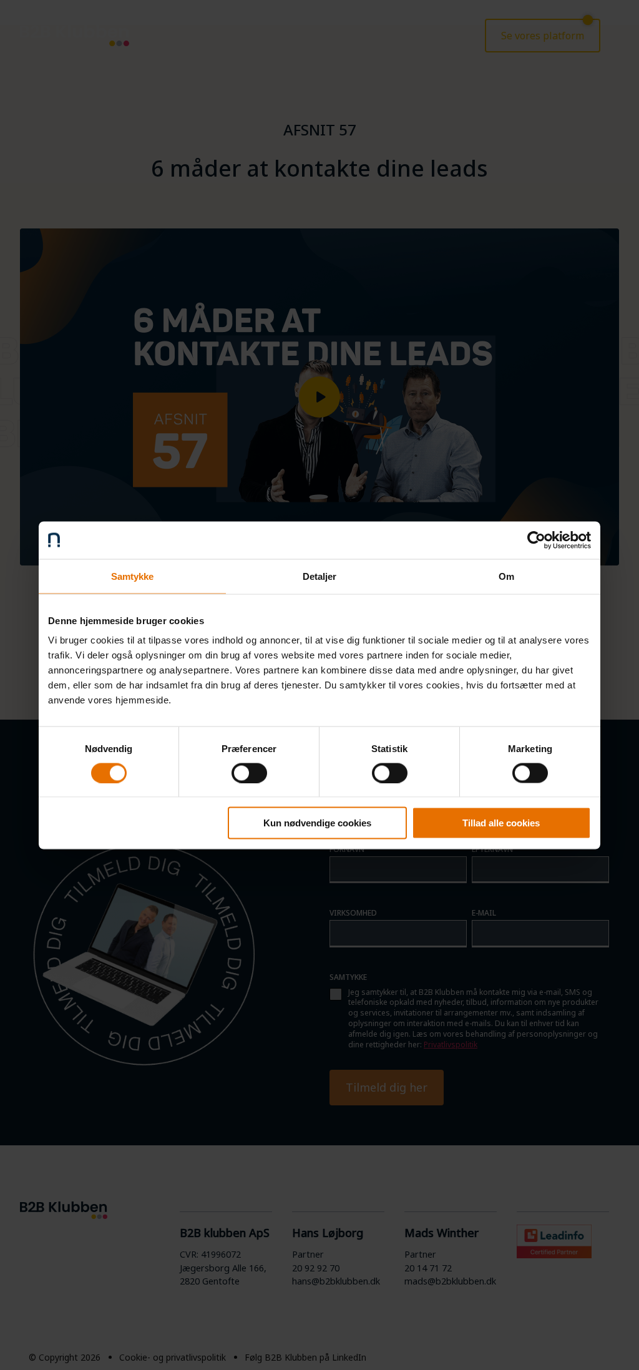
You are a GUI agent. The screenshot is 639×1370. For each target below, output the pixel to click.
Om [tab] (506, 575)
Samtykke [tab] (132, 575)
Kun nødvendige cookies (317, 823)
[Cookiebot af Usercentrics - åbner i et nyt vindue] (536, 540)
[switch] (249, 773)
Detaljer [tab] (320, 575)
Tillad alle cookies (501, 823)
